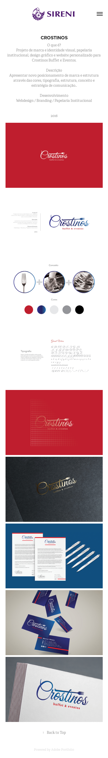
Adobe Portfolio (62, 750)
